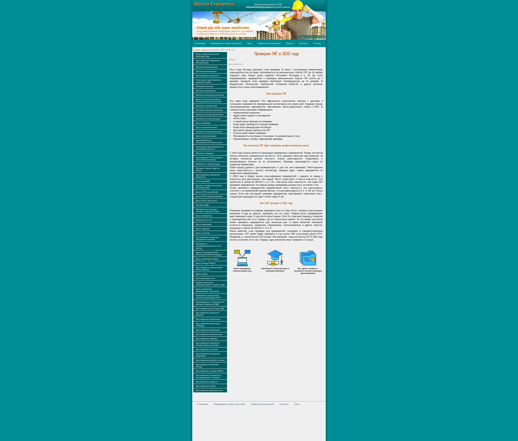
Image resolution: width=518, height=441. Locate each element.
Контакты (284, 404)
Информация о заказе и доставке (229, 404)
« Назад (231, 59)
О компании (202, 404)
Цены (297, 404)
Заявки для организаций (262, 404)
